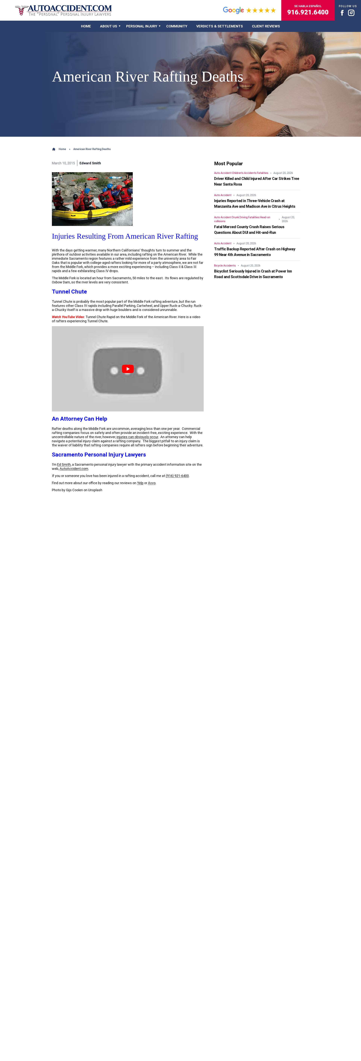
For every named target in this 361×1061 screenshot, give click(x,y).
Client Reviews (266, 26)
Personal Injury (141, 26)
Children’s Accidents (244, 172)
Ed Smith (64, 464)
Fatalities (262, 172)
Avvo (151, 483)
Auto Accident (222, 172)
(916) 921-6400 (177, 476)
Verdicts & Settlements (219, 26)
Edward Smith (90, 163)
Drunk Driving (240, 217)
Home (62, 149)
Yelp (140, 483)
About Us (108, 26)
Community (176, 26)
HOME (86, 26)
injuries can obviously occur (137, 437)
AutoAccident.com (74, 469)
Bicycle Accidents (225, 265)
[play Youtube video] (128, 368)
